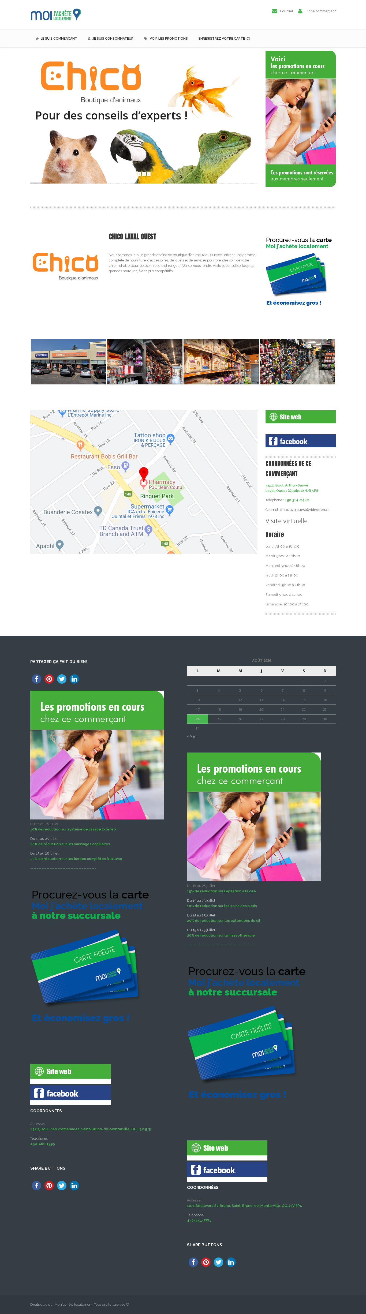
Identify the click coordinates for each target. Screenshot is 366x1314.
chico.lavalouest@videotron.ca (305, 509)
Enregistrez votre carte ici (224, 38)
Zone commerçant (321, 11)
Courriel (286, 11)
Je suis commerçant (59, 38)
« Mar (191, 736)
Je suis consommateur (112, 38)
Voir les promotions (169, 38)
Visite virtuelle (287, 520)
